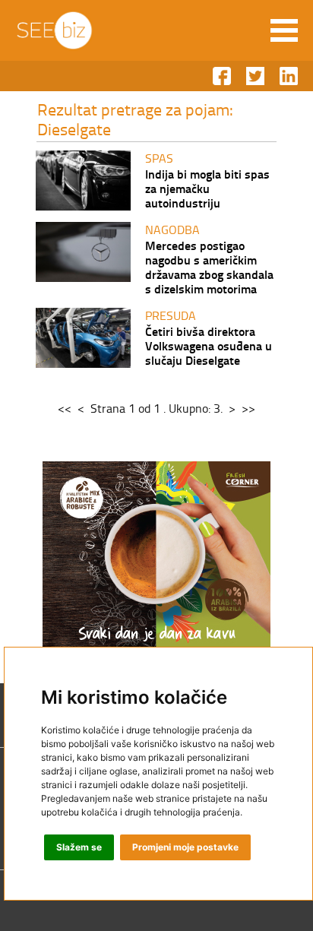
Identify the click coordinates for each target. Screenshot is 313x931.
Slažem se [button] (79, 847)
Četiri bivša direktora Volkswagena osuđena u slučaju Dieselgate (208, 345)
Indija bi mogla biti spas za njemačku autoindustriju (207, 188)
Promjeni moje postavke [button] (185, 847)
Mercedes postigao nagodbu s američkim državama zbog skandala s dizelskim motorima (209, 266)
